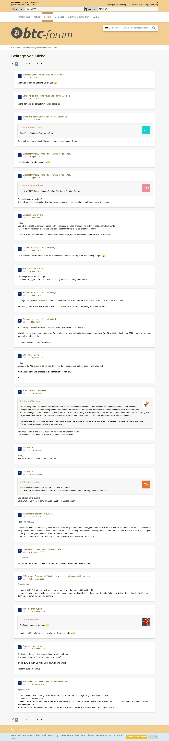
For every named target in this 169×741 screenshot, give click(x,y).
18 (37, 64)
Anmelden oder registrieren (135, 27)
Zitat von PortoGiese (31, 185)
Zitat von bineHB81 (30, 619)
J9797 (25, 557)
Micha (25, 78)
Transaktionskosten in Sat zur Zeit (37, 514)
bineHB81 (29, 522)
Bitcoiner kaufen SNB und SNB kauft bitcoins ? (43, 75)
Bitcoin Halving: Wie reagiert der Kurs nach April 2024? (47, 154)
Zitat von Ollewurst (30, 401)
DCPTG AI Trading (31, 355)
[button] (111, 28)
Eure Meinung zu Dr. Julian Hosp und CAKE (42, 549)
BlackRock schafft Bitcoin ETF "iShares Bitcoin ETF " (46, 117)
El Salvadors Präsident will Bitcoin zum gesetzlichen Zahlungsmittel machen (56, 576)
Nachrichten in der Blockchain (36, 390)
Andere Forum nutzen (32, 609)
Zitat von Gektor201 (31, 127)
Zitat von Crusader (30, 482)
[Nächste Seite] (41, 64)
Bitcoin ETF (28, 447)
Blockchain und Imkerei (33, 215)
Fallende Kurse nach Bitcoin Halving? (39, 248)
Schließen (153, 737)
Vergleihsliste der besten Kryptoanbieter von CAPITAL (46, 96)
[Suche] (154, 28)
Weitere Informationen (136, 737)
